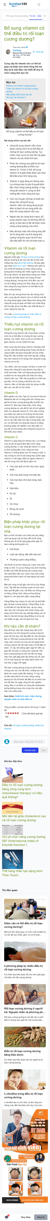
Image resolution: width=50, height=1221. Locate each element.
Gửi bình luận (30, 750)
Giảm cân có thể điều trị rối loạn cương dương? (23, 925)
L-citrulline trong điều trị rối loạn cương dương (23, 1095)
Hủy (43, 750)
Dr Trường (20, 48)
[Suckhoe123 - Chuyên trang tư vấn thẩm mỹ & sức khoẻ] (18, 4)
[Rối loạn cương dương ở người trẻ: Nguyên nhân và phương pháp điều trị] (25, 994)
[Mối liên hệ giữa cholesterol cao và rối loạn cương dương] (12, 807)
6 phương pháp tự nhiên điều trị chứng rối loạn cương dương (22, 315)
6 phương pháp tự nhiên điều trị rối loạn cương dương (23, 967)
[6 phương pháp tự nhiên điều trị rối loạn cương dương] (25, 951)
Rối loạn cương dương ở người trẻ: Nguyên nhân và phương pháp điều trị (25, 1010)
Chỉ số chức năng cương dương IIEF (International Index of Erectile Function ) (23, 841)
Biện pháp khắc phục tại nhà (19, 94)
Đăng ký (40, 1217)
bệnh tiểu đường (25, 262)
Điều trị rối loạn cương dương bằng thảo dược (22, 1052)
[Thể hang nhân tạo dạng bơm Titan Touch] (12, 859)
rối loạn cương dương (30, 256)
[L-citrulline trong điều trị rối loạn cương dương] (25, 1079)
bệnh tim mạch (20, 265)
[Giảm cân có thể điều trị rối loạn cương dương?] (25, 909)
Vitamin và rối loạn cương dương (21, 85)
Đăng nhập (26, 1217)
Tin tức (35, 15)
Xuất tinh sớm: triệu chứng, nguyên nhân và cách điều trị (23, 698)
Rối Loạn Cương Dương (17, 15)
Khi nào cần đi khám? (16, 97)
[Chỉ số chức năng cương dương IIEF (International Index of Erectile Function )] (12, 829)
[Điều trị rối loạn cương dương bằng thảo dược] (25, 1037)
